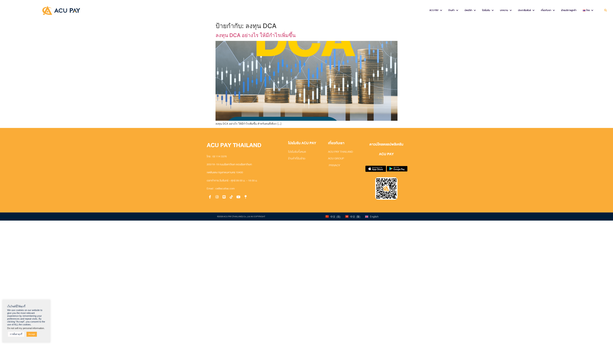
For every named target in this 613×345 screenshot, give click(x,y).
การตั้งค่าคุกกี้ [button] (16, 334)
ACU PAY (434, 10)
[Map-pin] (245, 197)
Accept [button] (31, 334)
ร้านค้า (451, 10)
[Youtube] (238, 197)
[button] (605, 10)
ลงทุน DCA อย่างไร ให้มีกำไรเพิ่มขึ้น (256, 35)
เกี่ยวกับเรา (546, 10)
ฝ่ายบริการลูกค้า (568, 10)
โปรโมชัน (486, 10)
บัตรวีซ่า (468, 10)
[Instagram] (217, 197)
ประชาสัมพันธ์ (524, 10)
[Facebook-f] (210, 197)
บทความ (504, 10)
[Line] (224, 197)
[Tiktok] (231, 197)
